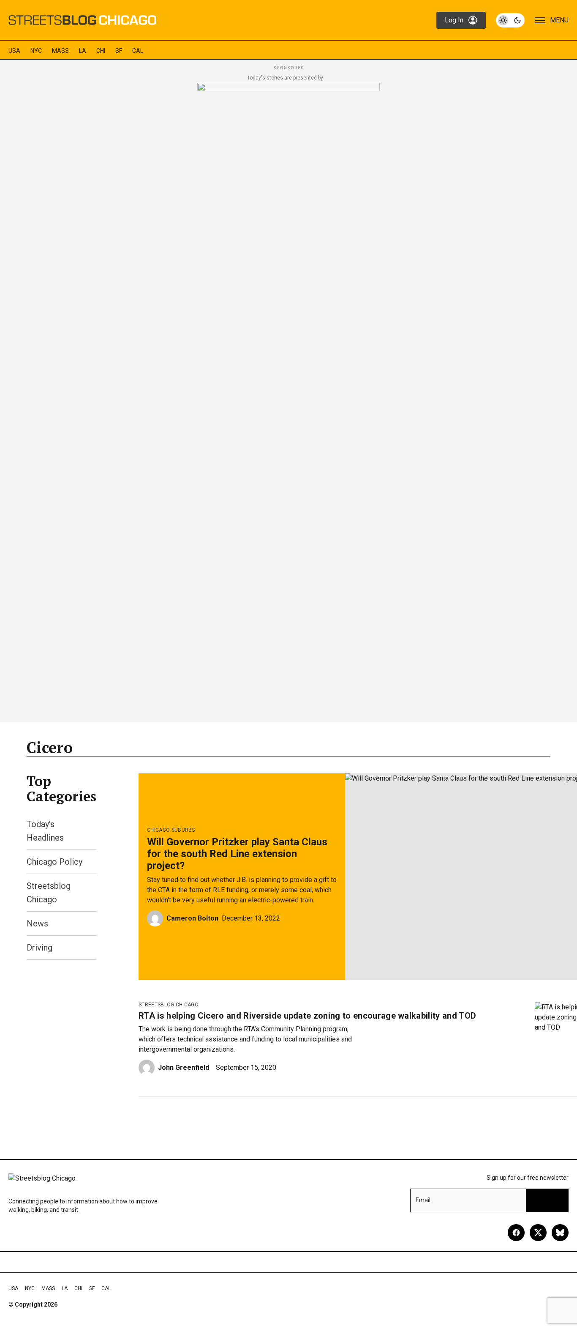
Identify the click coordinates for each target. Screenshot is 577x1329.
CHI (100, 50)
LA (82, 50)
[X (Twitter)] (538, 1232)
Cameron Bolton (192, 918)
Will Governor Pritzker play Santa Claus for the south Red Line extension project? (237, 853)
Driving (39, 948)
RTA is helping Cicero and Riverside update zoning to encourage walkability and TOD (307, 1016)
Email (423, 1200)
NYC (36, 50)
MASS (60, 50)
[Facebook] (516, 1232)
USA (14, 50)
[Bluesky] (560, 1232)
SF (118, 50)
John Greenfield (183, 1067)
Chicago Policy (54, 862)
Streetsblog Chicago (169, 1004)
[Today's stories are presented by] (288, 400)
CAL (137, 50)
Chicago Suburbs (171, 830)
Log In (454, 20)
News (37, 923)
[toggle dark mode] (510, 20)
